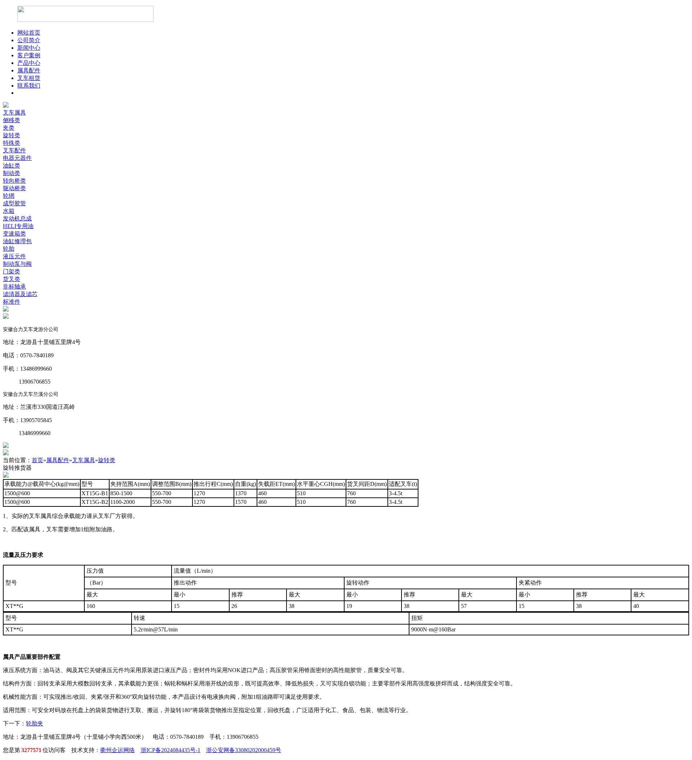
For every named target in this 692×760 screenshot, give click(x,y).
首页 (37, 460)
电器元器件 (17, 158)
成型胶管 (14, 203)
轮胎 (8, 249)
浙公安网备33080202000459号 (243, 750)
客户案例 (28, 55)
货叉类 (11, 279)
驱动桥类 (14, 188)
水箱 (8, 211)
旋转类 (11, 135)
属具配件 (28, 70)
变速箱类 (14, 234)
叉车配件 (14, 150)
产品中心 (28, 63)
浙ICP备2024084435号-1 (170, 750)
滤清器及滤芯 (20, 294)
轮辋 (8, 196)
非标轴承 (14, 286)
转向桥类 (14, 181)
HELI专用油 (18, 226)
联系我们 (28, 85)
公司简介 (28, 40)
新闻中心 (28, 48)
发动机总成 (17, 218)
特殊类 (11, 143)
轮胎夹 (34, 723)
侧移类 (11, 120)
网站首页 (28, 33)
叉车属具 (14, 112)
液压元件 (14, 256)
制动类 (11, 173)
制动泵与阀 (17, 264)
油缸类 (11, 165)
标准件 (11, 302)
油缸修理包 (17, 241)
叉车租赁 (28, 78)
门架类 (11, 271)
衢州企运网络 (117, 750)
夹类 (8, 128)
